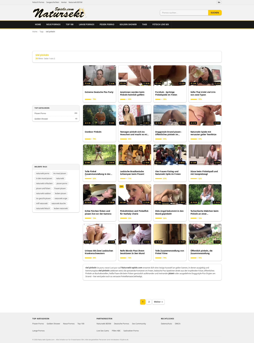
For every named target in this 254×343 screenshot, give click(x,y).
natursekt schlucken (44, 183)
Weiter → (158, 301)
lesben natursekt (61, 208)
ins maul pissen (59, 173)
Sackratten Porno (131, 330)
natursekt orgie (61, 198)
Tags (144, 24)
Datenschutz (166, 323)
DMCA (177, 323)
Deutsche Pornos (121, 323)
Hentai (64, 2)
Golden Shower (128, 24)
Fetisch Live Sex (160, 24)
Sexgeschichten (52, 2)
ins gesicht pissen (43, 198)
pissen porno (62, 183)
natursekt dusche (59, 203)
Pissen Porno (107, 24)
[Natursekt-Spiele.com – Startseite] (59, 12)
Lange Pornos (86, 24)
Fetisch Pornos (38, 2)
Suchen (215, 12)
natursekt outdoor (43, 193)
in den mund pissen (44, 178)
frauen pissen (60, 188)
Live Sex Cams (103, 330)
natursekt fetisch (43, 208)
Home (38, 24)
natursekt (60, 178)
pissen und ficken (43, 188)
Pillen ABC (116, 330)
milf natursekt (41, 203)
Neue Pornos (53, 24)
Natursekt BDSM (75, 2)
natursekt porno (42, 173)
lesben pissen (60, 193)
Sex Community (139, 323)
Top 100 (69, 24)
